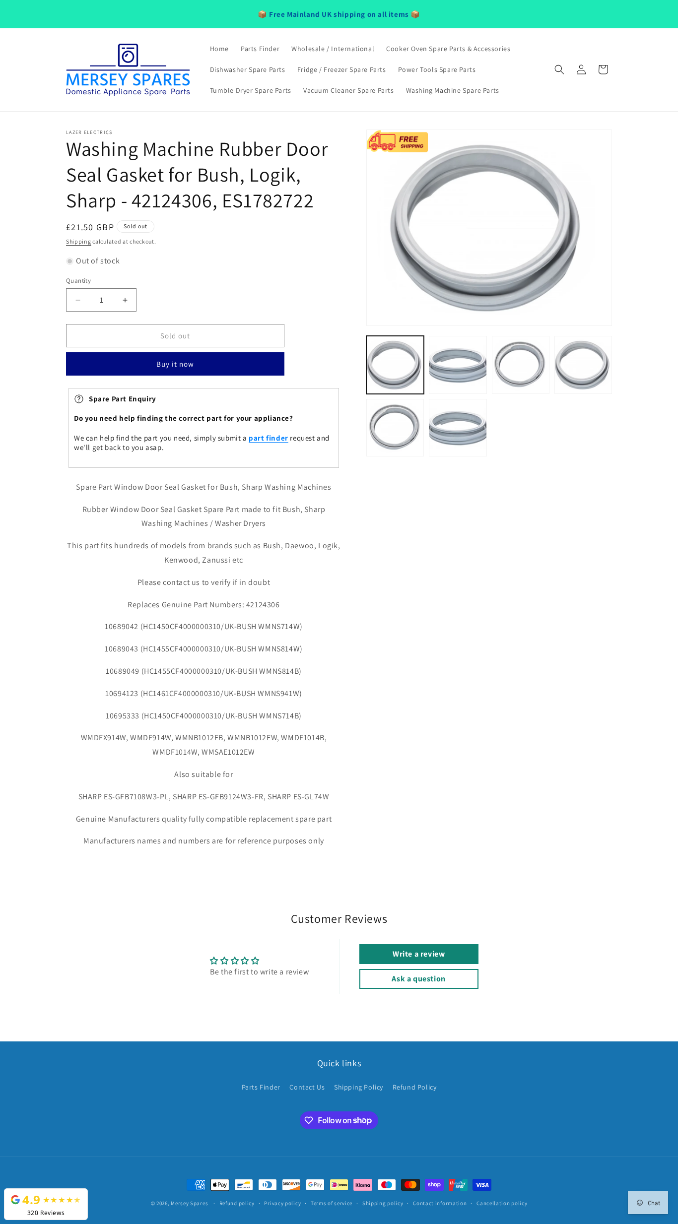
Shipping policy (383, 1202)
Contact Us (307, 1087)
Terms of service (331, 1202)
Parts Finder (261, 1087)
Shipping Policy (358, 1087)
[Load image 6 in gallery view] (457, 427)
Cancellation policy (501, 1202)
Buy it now (175, 364)
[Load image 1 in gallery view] (395, 364)
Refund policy (237, 1202)
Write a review (419, 954)
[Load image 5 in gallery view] (395, 427)
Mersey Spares (189, 1203)
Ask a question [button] (418, 978)
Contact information (440, 1202)
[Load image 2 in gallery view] (457, 364)
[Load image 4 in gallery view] (583, 364)
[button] (559, 69)
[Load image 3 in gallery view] (520, 364)
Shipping (78, 241)
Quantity (78, 280)
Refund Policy (415, 1087)
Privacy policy (282, 1202)
